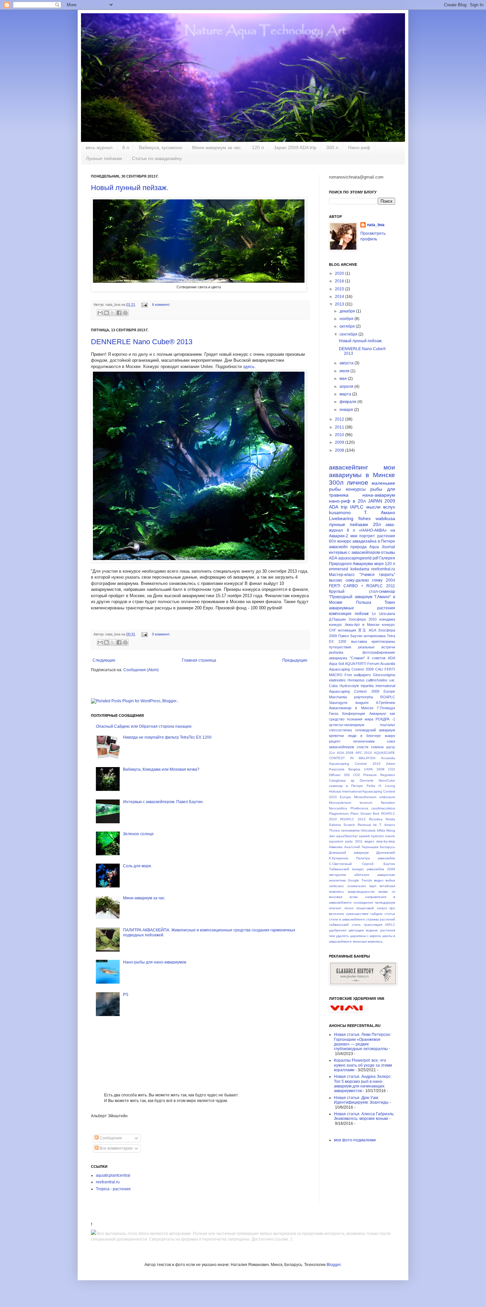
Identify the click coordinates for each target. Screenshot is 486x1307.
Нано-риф (359, 147)
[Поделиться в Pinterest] (125, 312)
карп (372, 886)
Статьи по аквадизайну (157, 158)
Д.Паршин (337, 619)
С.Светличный (340, 864)
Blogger (334, 1264)
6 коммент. (161, 304)
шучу (390, 747)
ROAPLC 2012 (352, 819)
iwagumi (361, 703)
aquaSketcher (347, 836)
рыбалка (336, 652)
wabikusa (385, 518)
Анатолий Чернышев (361, 847)
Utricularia (387, 614)
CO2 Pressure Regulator (374, 775)
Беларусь (387, 847)
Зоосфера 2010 (362, 619)
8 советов (376, 658)
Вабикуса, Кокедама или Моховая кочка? (161, 769)
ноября (347, 318)
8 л (125, 147)
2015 (340, 289)
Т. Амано (379, 512)
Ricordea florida (382, 819)
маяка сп (387, 891)
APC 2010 (363, 753)
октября (348, 326)
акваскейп (338, 547)
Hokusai (335, 791)
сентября (349, 334)
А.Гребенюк (385, 703)
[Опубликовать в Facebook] (119, 312)
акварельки (386, 875)
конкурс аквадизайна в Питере (366, 541)
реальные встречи (376, 647)
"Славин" (357, 658)
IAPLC (356, 507)
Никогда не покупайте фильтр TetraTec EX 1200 (167, 737)
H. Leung (387, 786)
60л (332, 541)
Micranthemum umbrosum (374, 797)
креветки (336, 736)
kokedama (359, 569)
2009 (340, 442)
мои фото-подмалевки (355, 1140)
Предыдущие (294, 660)
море (379, 563)
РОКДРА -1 (385, 719)
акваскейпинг (348, 467)
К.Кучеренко (338, 858)
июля (345, 371)
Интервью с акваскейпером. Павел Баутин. (163, 801)
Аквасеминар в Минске (351, 708)
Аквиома (336, 847)
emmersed (338, 569)
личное (357, 482)
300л (336, 482)
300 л (332, 147)
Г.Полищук (386, 708)
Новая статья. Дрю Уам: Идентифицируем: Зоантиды (361, 1100)
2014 (340, 296)
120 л (258, 147)
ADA (333, 558)
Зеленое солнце (138, 834)
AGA (372, 630)
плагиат (335, 908)
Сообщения (110, 1138)
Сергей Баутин (378, 864)
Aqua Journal (382, 547)
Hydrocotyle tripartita (357, 686)
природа (358, 547)
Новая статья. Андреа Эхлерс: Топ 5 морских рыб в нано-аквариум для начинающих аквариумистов (362, 1083)
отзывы (388, 552)
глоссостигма (340, 730)
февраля (348, 401)
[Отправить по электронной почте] (100, 312)
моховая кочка (343, 897)
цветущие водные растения (371, 930)
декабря (348, 311)
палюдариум (385, 902)
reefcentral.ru (108, 1182)
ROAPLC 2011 (380, 586)
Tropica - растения (113, 1189)
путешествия (340, 647)
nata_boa (376, 225)
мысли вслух (380, 507)
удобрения (337, 930)
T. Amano (387, 825)
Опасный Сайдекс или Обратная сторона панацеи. (144, 726)
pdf (375, 558)
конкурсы (356, 489)
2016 (340, 281)
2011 (340, 427)
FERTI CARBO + (346, 586)
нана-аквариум (378, 495)
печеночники (364, 741)
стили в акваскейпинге (347, 919)
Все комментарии (116, 1148)
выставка (359, 641)
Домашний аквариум (349, 852)
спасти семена (370, 747)
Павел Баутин (350, 636)
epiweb (364, 836)
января (347, 409)
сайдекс (376, 914)
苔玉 (362, 630)
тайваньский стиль (345, 924)
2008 (340, 450)
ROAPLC (387, 697)
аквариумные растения (362, 608)
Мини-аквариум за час (144, 898)
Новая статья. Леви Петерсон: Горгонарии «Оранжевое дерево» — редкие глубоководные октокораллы (362, 1041)
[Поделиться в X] (112, 312)
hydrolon (377, 836)
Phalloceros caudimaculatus (372, 808)
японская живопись (368, 941)
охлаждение (363, 902)
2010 (340, 434)
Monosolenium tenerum (350, 802)
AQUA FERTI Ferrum (362, 664)
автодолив (337, 875)
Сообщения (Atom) (141, 670)
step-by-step (385, 841)
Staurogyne (338, 703)
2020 (340, 273)
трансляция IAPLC (379, 924)
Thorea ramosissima (344, 830)
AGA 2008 (345, 753)
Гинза (333, 713)
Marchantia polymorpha (351, 697)
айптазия (361, 875)
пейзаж (362, 613)
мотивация (347, 630)
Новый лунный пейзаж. (130, 188)
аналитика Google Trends (350, 880)
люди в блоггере (364, 736)
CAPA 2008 (374, 769)
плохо (349, 908)
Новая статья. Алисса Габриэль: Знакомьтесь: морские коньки (364, 1116)
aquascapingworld (355, 558)
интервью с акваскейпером (354, 552)
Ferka (371, 786)
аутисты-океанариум (346, 725)
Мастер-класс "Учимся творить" (362, 574)
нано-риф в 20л (347, 501)
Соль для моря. (137, 866)
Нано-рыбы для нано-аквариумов (154, 962)
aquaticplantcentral (113, 1175)
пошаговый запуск (371, 908)
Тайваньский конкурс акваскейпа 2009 (362, 869)
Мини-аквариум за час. (217, 147)
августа (347, 363)
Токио (390, 602)
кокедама (387, 619)
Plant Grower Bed (365, 813)
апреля (347, 386)
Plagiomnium (338, 813)
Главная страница (199, 660)
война (390, 880)
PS (125, 994)
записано (336, 886)
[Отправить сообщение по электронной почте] (144, 304)
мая (344, 378)
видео (379, 880)
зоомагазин (356, 886)
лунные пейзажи (348, 524)
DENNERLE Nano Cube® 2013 (141, 342)
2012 (340, 419)
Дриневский (385, 852)
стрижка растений (380, 919)
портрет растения (377, 536)
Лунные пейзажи (104, 158)
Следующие (104, 660)
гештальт (387, 725)
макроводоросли (361, 891)
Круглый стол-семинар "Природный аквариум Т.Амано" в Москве (362, 597)
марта (346, 394)
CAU (379, 669)
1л (374, 614)
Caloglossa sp (341, 780)
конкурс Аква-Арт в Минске (354, 625)
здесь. (249, 366)
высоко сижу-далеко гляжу (356, 580)
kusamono (340, 512)
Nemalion (388, 802)
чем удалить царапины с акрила (355, 936)
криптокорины (383, 641)
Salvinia (335, 825)
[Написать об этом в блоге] (106, 312)
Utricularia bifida (373, 830)
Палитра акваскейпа (375, 858)
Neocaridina (338, 808)
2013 (340, 304)
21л (332, 753)
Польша (363, 602)
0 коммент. (161, 634)
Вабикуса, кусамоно (160, 147)
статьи (390, 914)
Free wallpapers (357, 675)
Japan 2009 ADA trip (295, 147)
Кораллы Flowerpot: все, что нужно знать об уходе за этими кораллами (363, 1065)
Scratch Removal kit (360, 825)
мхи (353, 536)
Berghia (354, 769)
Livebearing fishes (350, 518)
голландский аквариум (375, 730)
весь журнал (99, 147)
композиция (340, 613)
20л (377, 524)
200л (390, 580)
